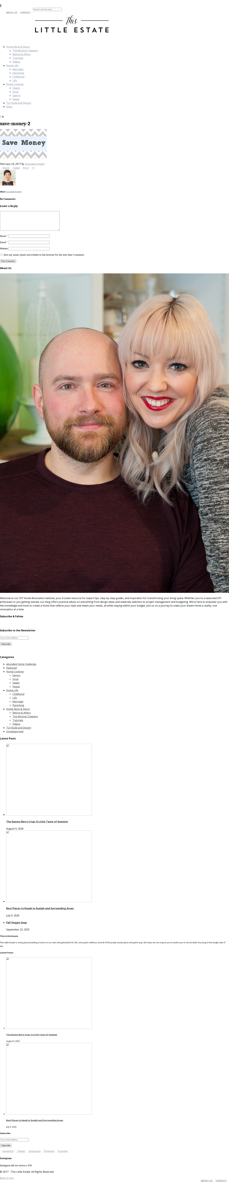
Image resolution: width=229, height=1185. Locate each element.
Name (4, 236)
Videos (16, 61)
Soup (15, 91)
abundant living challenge (21, 664)
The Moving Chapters (25, 50)
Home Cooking (15, 84)
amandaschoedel (34, 164)
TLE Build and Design (18, 103)
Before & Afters (21, 54)
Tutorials (17, 58)
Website (4, 248)
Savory (16, 95)
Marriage (17, 69)
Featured (11, 668)
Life (14, 80)
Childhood (18, 76)
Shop (9, 106)
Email (4, 242)
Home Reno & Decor (18, 47)
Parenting (18, 73)
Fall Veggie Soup (16, 922)
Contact (25, 12)
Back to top (7, 1178)
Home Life (12, 65)
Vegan (16, 88)
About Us (11, 12)
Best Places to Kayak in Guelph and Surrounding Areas (40, 908)
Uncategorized (14, 731)
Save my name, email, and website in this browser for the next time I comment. (44, 254)
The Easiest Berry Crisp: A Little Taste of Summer (37, 821)
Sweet (15, 99)
